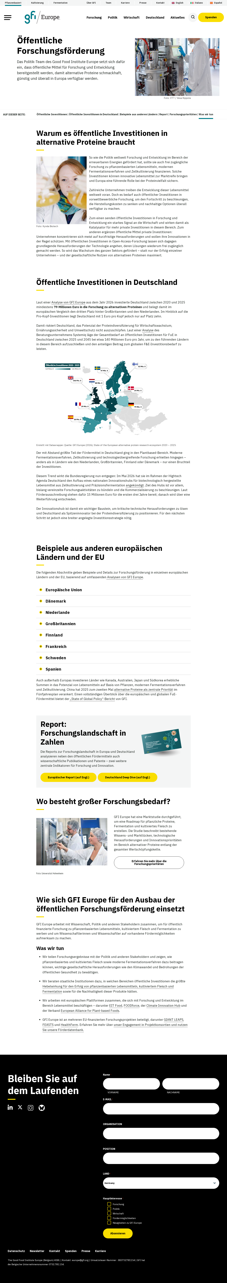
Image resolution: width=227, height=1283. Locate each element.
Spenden (211, 17)
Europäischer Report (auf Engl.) (68, 777)
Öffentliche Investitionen (52, 114)
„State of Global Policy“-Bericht (92, 699)
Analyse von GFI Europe (68, 302)
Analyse (147, 330)
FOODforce (131, 1005)
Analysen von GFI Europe (124, 577)
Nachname (173, 1092)
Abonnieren (117, 1233)
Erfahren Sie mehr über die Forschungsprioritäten (149, 862)
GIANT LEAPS (173, 1020)
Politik (116, 1208)
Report (163, 114)
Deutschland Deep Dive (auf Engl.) (127, 777)
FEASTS (48, 1025)
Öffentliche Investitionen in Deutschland (93, 114)
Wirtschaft (118, 1213)
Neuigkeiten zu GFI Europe (127, 1222)
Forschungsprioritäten (183, 114)
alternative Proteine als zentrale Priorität (143, 689)
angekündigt (135, 485)
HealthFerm (69, 1025)
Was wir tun (206, 114)
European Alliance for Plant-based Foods (90, 1011)
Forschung (118, 1204)
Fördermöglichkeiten (124, 1218)
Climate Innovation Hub (163, 1005)
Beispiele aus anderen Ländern (138, 114)
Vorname (113, 1092)
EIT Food (115, 1005)
